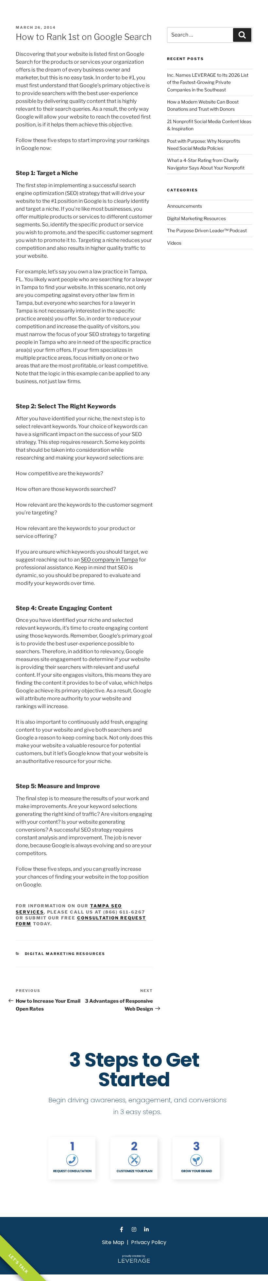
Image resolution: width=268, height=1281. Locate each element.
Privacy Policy (148, 1242)
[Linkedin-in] (146, 1229)
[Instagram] (134, 1229)
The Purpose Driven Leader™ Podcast (207, 230)
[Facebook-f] (121, 1229)
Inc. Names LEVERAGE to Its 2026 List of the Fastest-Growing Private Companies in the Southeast (207, 82)
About (197, 14)
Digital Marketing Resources (65, 953)
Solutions (224, 14)
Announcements (184, 206)
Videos (174, 243)
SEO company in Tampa (109, 560)
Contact (254, 14)
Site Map (113, 1242)
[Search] (242, 35)
